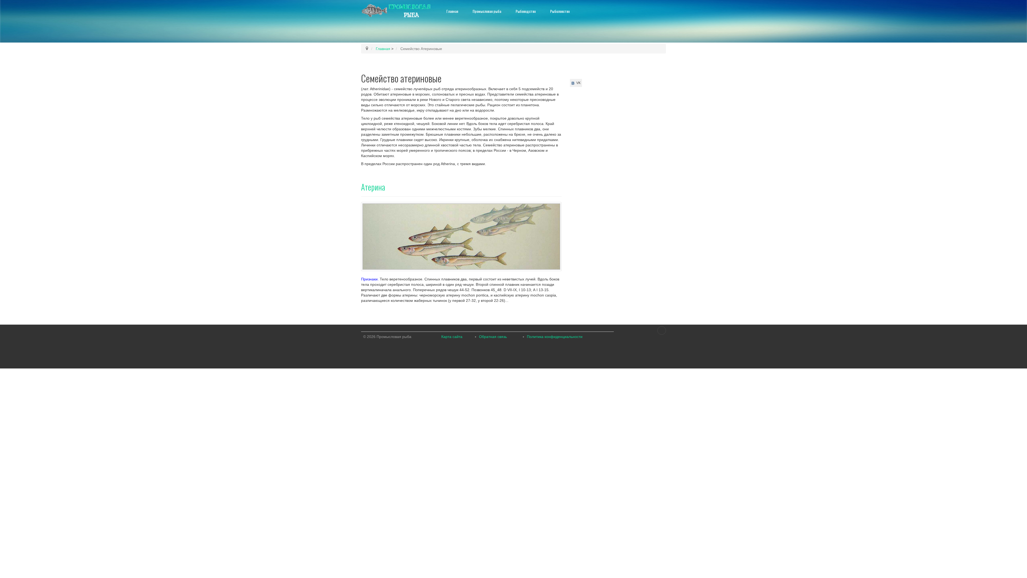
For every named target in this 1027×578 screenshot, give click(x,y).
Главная (452, 11)
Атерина (373, 187)
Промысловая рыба (487, 11)
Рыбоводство (526, 11)
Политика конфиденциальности (555, 336)
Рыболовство (560, 11)
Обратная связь (493, 336)
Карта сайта (451, 336)
